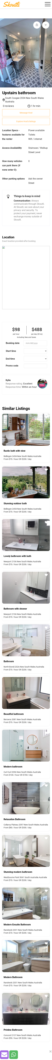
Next (48, 429)
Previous (3, 429)
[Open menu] (47, 4)
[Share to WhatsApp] (13, 1054)
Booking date (12, 343)
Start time (11, 351)
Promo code (12, 365)
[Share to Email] (4, 1054)
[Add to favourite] (46, 25)
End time (10, 358)
